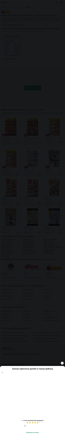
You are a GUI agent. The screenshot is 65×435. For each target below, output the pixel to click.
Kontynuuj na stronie (32, 432)
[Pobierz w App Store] (32, 427)
